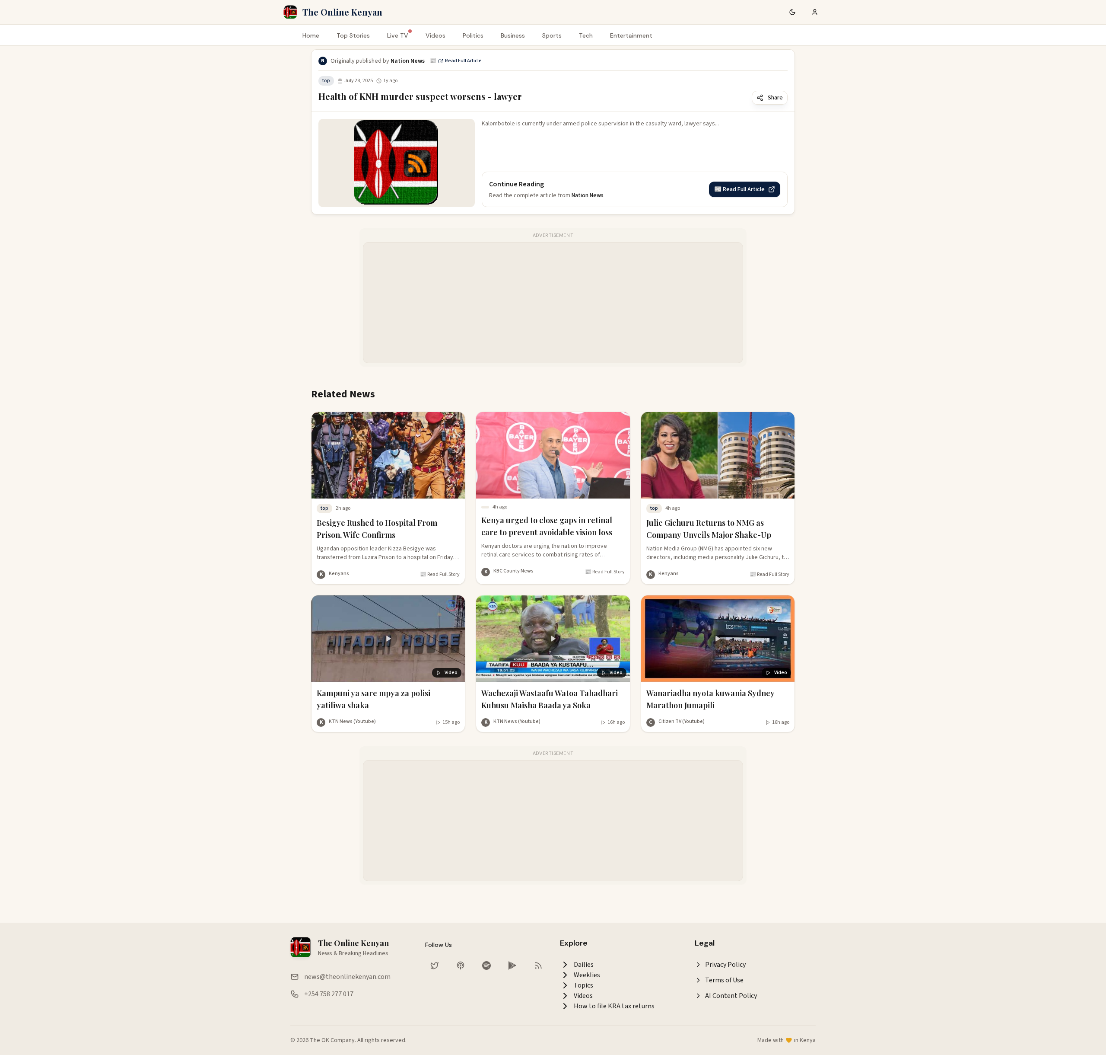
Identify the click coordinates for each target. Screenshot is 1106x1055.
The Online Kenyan (342, 12)
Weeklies (587, 975)
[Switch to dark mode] (792, 12)
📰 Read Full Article (456, 61)
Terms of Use (724, 980)
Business (513, 35)
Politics (473, 35)
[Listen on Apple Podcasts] (460, 965)
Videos (435, 35)
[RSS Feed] (538, 965)
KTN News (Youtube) (352, 721)
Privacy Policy (725, 964)
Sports (552, 35)
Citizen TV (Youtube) (681, 721)
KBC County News (513, 571)
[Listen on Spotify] (486, 965)
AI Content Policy (731, 996)
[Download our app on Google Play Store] (512, 965)
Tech (586, 35)
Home (310, 35)
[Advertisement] (553, 303)
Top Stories (353, 35)
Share (775, 97)
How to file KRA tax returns (614, 1006)
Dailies (584, 964)
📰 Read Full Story (440, 574)
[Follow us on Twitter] (434, 965)
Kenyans (339, 573)
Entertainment (631, 35)
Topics (583, 985)
